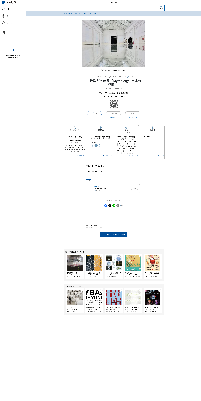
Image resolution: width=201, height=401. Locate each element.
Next (163, 267)
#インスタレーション (90, 13)
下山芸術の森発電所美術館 (116, 93)
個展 (75, 13)
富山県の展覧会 (68, 13)
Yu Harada (131, 77)
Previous (64, 267)
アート (81, 13)
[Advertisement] (110, 341)
